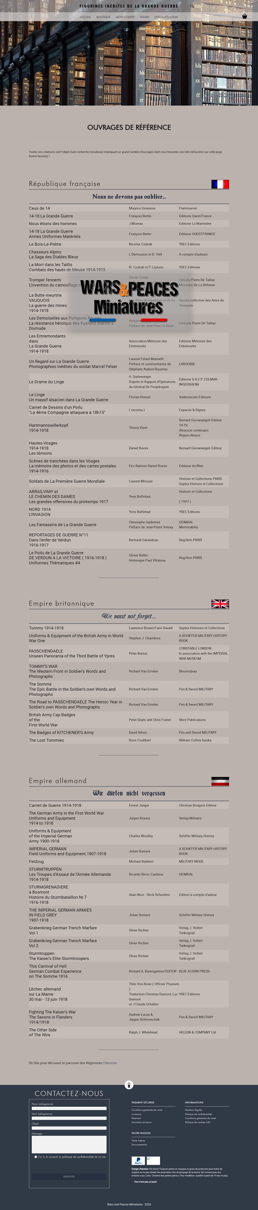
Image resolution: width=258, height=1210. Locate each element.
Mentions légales (193, 1109)
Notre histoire (138, 1140)
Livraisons (136, 1114)
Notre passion (141, 1133)
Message (37, 1133)
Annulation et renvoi (142, 1122)
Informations (194, 1102)
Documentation (166, 17)
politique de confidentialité (78, 1156)
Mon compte (125, 17)
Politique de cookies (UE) (197, 1122)
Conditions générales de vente (147, 1109)
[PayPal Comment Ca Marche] (139, 1161)
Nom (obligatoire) (42, 1104)
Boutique (103, 17)
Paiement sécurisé (143, 1102)
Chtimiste (110, 1063)
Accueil (85, 17)
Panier (144, 17)
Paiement (136, 1118)
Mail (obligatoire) (42, 1114)
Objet (35, 1123)
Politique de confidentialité (198, 1114)
